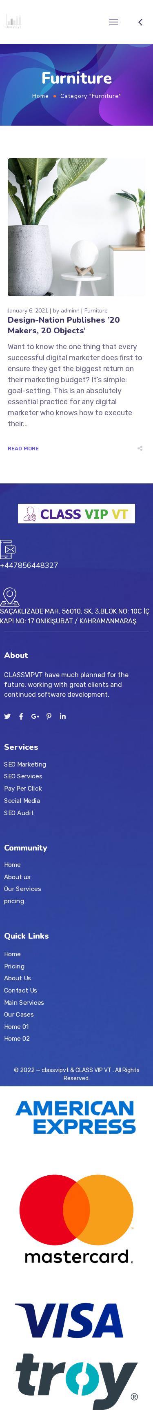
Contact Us (20, 990)
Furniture (96, 311)
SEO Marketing (25, 764)
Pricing (14, 966)
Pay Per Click (23, 788)
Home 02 (17, 1038)
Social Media (22, 800)
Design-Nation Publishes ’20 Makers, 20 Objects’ (64, 325)
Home (40, 96)
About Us (17, 978)
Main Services (24, 1002)
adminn (70, 311)
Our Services (22, 889)
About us (17, 876)
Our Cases (18, 1014)
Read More (23, 448)
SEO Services (23, 776)
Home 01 (16, 1026)
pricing (14, 900)
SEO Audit (18, 812)
